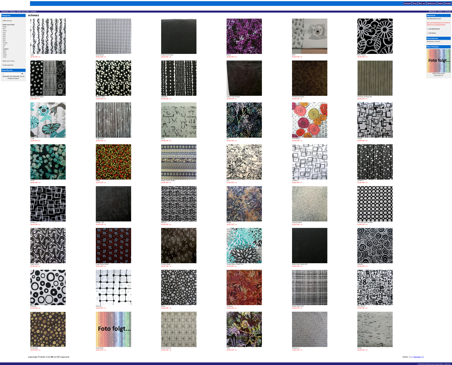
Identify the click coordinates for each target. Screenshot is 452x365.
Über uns (422, 3)
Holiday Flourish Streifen (168, 180)
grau (4, 39)
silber (4, 51)
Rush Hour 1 (361, 306)
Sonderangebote (8, 65)
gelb (4, 35)
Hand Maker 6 (296, 138)
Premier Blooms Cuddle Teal (235, 264)
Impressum (447, 364)
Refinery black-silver (298, 306)
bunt (4, 33)
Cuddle (32, 138)
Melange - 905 (100, 222)
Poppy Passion (34, 264)
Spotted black (100, 348)
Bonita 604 (164, 96)
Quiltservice (431, 3)
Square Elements (166, 348)
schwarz (33, 11)
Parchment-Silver (297, 222)
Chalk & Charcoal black (233, 96)
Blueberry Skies (100, 96)
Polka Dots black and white (365, 222)
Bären (293, 55)
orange (5, 43)
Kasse (440, 11)
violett (5, 55)
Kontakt (448, 3)
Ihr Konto (448, 11)
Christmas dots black (298, 96)
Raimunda (33, 306)
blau (4, 29)
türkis (4, 53)
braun (5, 31)
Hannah (359, 138)
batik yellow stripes (439, 73)
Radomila (360, 264)
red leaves (230, 306)
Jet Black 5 (360, 180)
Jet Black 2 (295, 180)
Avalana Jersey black (167, 55)
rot (3, 47)
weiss (4, 57)
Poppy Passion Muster (102, 264)
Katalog (12, 11)
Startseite (407, 3)
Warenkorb (432, 11)
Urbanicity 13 (296, 348)
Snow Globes (34, 348)
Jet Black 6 (33, 222)
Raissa (163, 306)
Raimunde (99, 306)
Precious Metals (165, 264)
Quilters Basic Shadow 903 (299, 264)
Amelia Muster (100, 55)
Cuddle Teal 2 (100, 138)
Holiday (98, 180)
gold (4, 37)
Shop (415, 3)
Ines (228, 180)
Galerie (440, 3)
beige (4, 27)
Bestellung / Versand (433, 41)
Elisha (163, 138)
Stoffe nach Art (7, 21)
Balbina (229, 55)
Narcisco (163, 222)
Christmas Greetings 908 (364, 96)
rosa (4, 45)
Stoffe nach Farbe (23, 11)
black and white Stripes (37, 96)
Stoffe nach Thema (9, 61)
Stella (228, 348)
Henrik (32, 180)
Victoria (359, 348)
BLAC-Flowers (361, 55)
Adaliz (32, 55)
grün (4, 41)
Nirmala (229, 222)
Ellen (228, 138)
